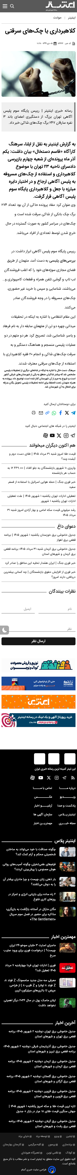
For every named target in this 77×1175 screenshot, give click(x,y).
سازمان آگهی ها (42, 814)
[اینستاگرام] (66, 435)
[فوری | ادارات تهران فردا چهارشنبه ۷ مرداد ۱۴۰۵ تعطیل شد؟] (67, 968)
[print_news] (34, 413)
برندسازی (67, 1144)
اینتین (69, 1136)
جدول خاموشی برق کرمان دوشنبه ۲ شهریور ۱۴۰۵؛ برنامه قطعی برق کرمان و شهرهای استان (42, 1064)
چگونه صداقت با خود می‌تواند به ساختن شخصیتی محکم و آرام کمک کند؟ (31, 852)
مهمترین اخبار (63, 937)
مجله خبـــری (67, 823)
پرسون (51, 1144)
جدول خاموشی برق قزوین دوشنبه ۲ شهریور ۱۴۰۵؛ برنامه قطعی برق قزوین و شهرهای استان (42, 1094)
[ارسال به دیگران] (40, 414)
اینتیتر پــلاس (67, 814)
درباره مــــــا (67, 788)
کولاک (68, 1153)
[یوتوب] (52, 435)
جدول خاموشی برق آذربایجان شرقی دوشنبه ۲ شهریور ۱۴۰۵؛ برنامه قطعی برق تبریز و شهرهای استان (40, 1049)
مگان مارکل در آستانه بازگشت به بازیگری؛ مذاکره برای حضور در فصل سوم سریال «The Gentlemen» (31, 914)
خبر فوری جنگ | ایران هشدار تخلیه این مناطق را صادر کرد (40, 563)
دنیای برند (23, 1136)
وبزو (56, 1136)
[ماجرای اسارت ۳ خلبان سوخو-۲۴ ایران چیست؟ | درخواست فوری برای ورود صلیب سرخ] (67, 948)
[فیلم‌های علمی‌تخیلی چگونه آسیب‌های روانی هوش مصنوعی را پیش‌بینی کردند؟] (67, 867)
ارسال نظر (38, 641)
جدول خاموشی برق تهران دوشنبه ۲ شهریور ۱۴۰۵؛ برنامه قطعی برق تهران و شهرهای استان (42, 1034)
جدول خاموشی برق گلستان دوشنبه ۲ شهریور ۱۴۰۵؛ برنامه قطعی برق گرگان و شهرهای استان (41, 1079)
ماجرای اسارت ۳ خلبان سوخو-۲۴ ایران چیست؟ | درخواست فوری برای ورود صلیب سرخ (30, 950)
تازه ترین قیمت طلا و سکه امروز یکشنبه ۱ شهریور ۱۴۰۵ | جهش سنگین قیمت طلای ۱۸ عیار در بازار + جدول (42, 1109)
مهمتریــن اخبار (43, 823)
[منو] (5, 6)
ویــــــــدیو (68, 797)
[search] (12, 6)
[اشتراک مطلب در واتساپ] (53, 415)
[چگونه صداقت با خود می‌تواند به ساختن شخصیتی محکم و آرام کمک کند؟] (67, 852)
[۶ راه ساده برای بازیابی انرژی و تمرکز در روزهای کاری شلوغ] (67, 897)
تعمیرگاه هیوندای (30, 1153)
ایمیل (27, 609)
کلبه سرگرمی (34, 1144)
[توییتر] (58, 435)
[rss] (73, 778)
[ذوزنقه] (38, 665)
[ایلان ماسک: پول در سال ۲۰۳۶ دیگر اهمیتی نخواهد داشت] (67, 1003)
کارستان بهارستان (12, 1144)
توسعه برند (41, 1136)
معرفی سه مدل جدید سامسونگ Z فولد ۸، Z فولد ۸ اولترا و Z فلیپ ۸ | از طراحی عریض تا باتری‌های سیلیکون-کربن (30, 985)
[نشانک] (38, 684)
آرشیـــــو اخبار (43, 805)
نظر (69, 629)
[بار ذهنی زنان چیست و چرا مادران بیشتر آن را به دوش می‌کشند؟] (67, 882)
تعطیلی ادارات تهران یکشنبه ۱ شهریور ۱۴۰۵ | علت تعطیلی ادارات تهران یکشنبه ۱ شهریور (41, 499)
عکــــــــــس (43, 797)
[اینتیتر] (60, 6)
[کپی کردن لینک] (47, 414)
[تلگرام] (73, 435)
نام (70, 609)
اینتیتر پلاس (65, 841)
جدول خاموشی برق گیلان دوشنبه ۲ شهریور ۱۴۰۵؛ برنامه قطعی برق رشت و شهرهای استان (42, 1124)
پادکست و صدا (66, 805)
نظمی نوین (52, 1153)
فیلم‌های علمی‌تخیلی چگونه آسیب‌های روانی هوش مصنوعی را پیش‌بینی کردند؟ (29, 867)
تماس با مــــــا (42, 788)
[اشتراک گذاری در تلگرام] (73, 414)
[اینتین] (38, 702)
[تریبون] (38, 720)
